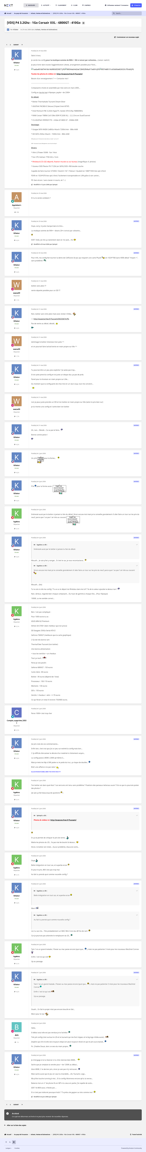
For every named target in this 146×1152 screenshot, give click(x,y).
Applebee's (16, 205)
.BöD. (17, 1035)
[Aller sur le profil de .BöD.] (17, 1027)
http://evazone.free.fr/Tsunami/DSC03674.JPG (51, 319)
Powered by (131, 1148)
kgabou (16, 522)
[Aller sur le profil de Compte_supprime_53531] (17, 713)
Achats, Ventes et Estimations (46, 29)
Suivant (16, 45)
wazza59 (16, 293)
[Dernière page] (22, 45)
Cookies (17, 1148)
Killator (15, 29)
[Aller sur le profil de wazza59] (17, 285)
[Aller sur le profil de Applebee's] (17, 197)
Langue (8, 1148)
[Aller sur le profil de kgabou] (17, 514)
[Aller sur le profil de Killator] (8, 29)
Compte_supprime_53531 (16, 721)
